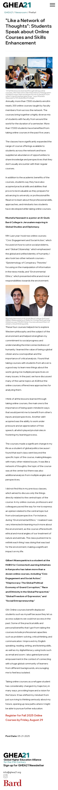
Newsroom (21, 12)
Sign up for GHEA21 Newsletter (23, 765)
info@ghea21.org (12, 772)
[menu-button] (52, 4)
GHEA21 (8, 12)
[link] (17, 5)
